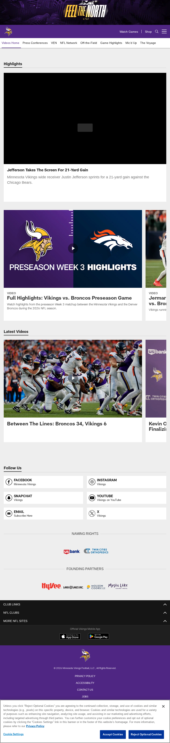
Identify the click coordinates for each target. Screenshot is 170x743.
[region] (85, 721)
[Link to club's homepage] (8, 29)
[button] (85, 128)
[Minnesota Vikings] (85, 655)
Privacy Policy (85, 675)
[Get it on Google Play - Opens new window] (99, 638)
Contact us (85, 689)
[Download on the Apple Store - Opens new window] (70, 636)
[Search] (156, 31)
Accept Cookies (113, 734)
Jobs (85, 695)
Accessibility (85, 682)
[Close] (163, 706)
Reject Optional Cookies (146, 734)
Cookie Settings (13, 734)
